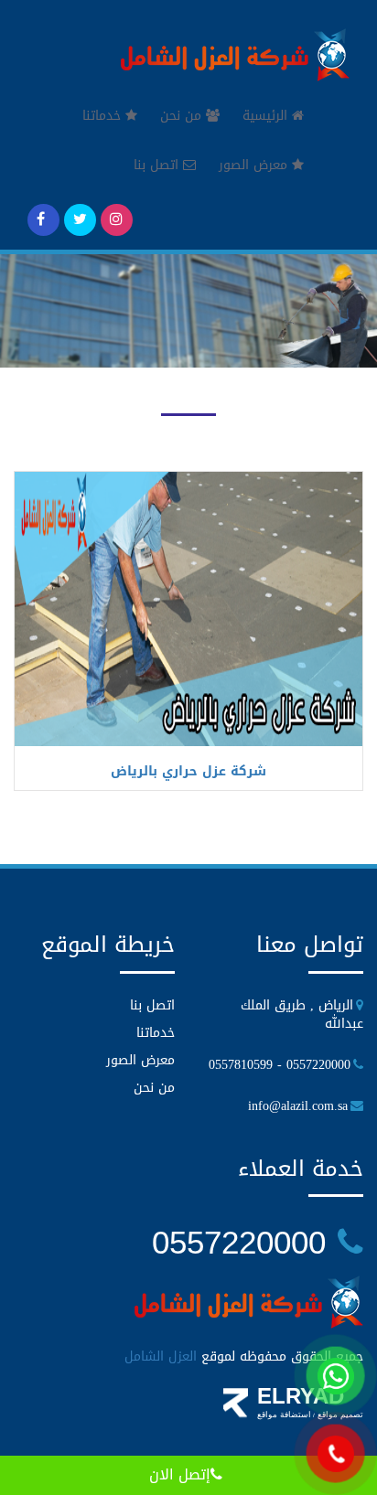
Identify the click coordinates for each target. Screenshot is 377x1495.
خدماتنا (103, 115)
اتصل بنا (158, 165)
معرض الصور (255, 165)
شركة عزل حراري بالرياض (188, 771)
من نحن (183, 115)
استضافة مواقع (284, 1414)
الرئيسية (267, 115)
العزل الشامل (160, 1356)
